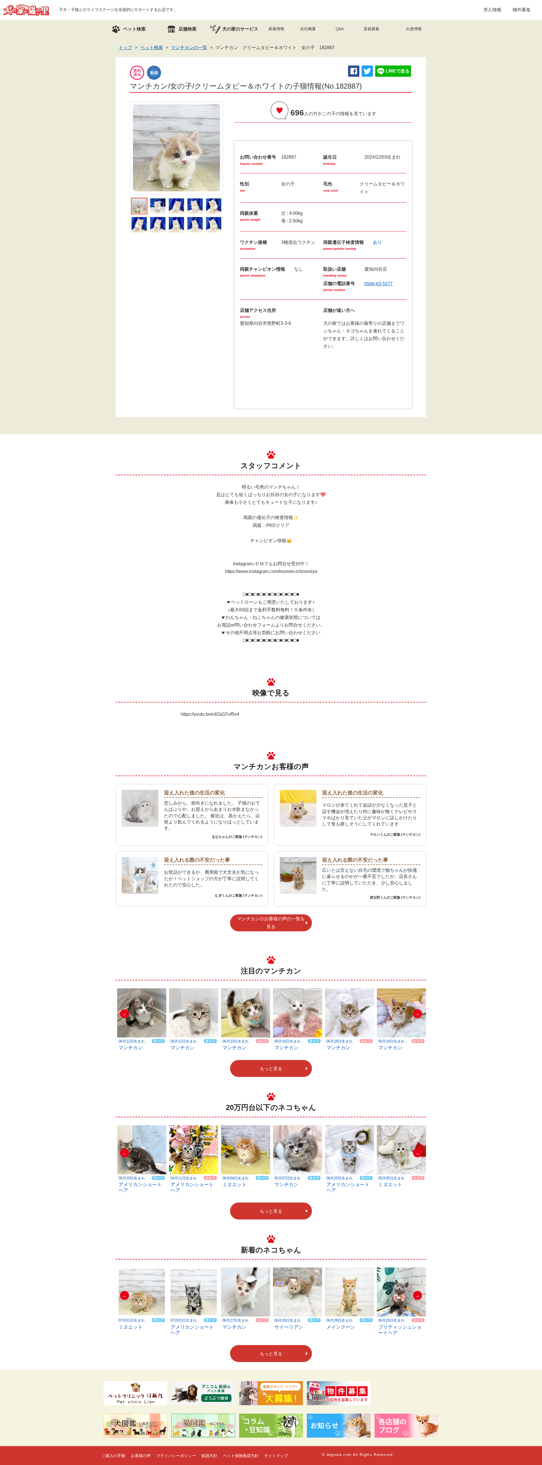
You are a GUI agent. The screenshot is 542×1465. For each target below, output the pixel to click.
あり (377, 242)
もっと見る (271, 1068)
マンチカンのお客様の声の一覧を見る (271, 922)
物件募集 (522, 9)
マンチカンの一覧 (189, 47)
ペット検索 (151, 47)
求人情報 (492, 9)
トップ (125, 47)
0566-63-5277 (378, 283)
